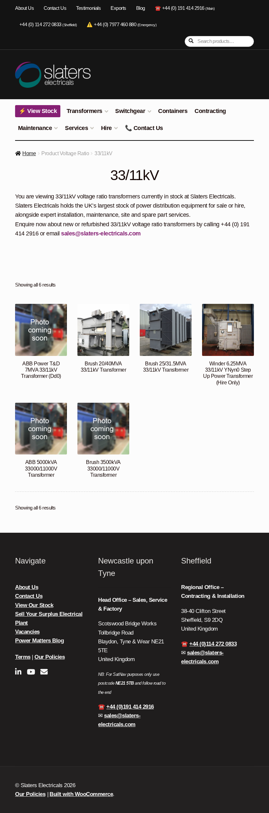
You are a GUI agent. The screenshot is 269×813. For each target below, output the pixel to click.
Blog (140, 8)
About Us (24, 8)
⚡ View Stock (38, 111)
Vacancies (27, 632)
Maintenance (35, 128)
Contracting (210, 111)
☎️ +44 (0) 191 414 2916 (185, 8)
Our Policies (49, 657)
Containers (172, 111)
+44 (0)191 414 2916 (130, 707)
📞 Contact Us (144, 128)
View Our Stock (34, 605)
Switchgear (130, 111)
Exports (118, 8)
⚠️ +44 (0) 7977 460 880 (121, 24)
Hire (106, 128)
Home (29, 153)
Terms (23, 657)
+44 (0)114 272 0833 (213, 644)
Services (76, 128)
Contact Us (55, 8)
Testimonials (88, 8)
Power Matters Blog (39, 640)
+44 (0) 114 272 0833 (48, 24)
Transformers (84, 111)
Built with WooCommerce (81, 794)
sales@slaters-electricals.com (101, 233)
